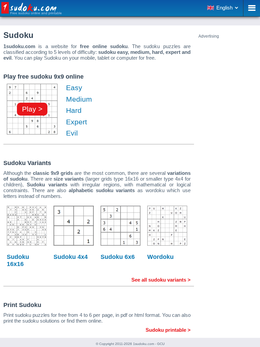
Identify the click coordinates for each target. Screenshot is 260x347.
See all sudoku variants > (161, 280)
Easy (74, 87)
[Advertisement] (227, 140)
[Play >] (32, 134)
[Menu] (251, 8)
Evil (72, 133)
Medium (79, 99)
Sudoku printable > (168, 330)
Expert (76, 122)
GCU (161, 344)
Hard (74, 110)
